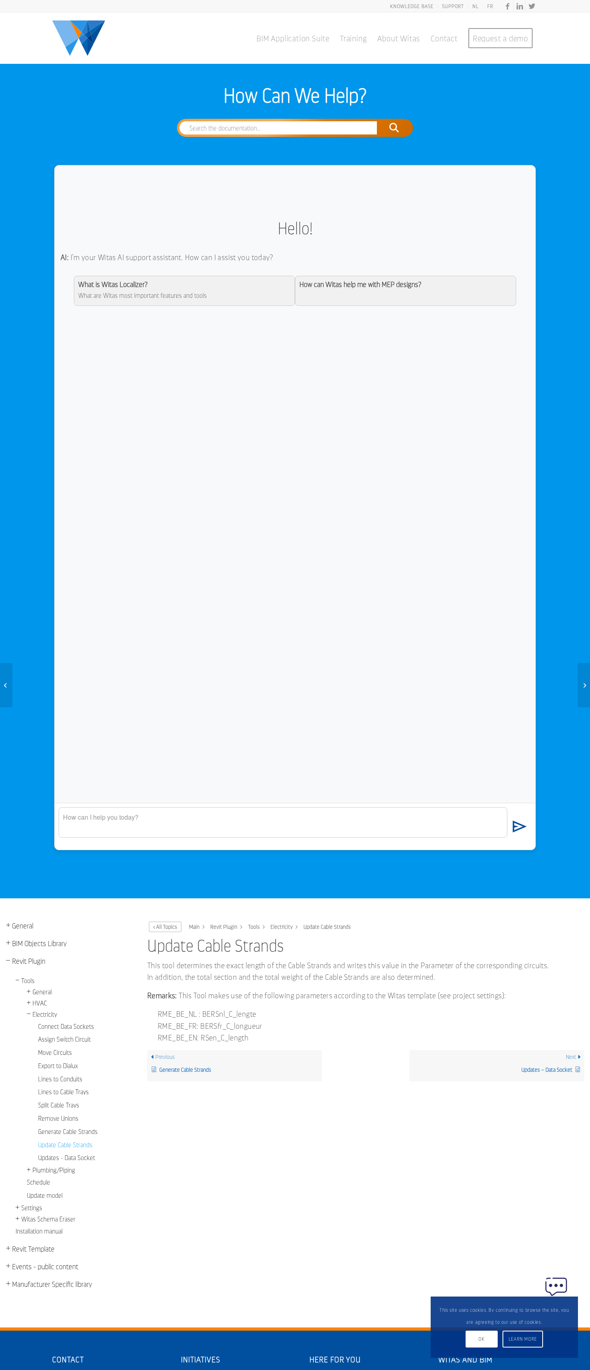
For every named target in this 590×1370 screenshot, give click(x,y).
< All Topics (165, 926)
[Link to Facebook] (507, 6)
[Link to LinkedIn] (519, 6)
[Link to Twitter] (532, 6)
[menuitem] (412, 6)
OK (481, 1338)
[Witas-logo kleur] (78, 38)
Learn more (523, 1338)
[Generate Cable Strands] (6, 685)
